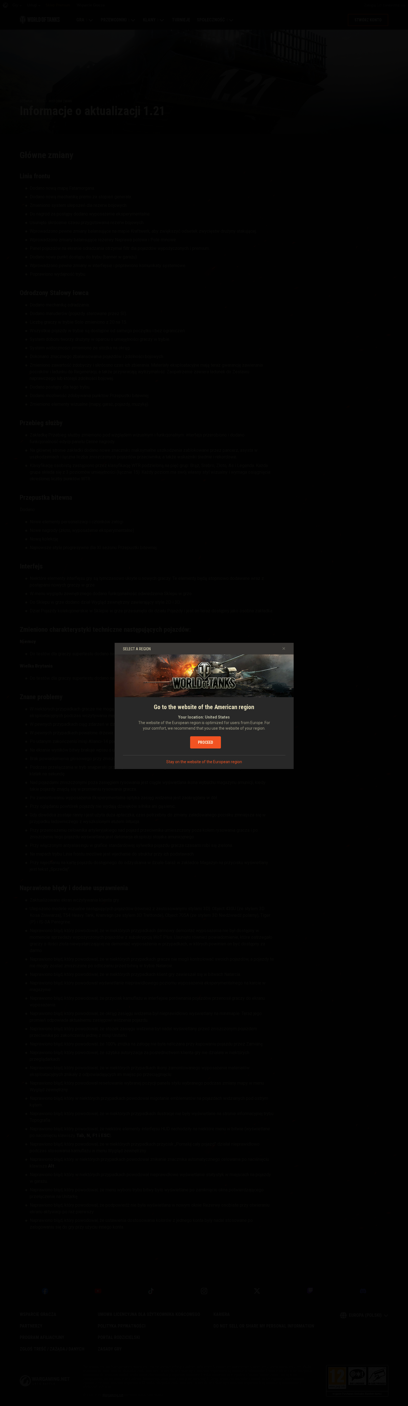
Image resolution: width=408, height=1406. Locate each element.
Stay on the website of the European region (204, 762)
